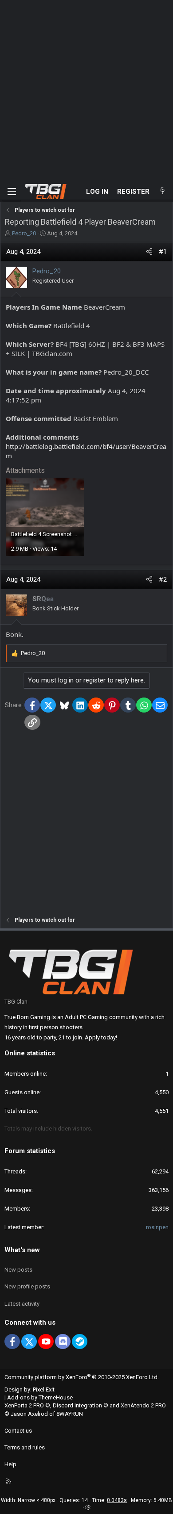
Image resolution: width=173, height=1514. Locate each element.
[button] (87, 1508)
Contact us (18, 1430)
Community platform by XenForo (81, 1377)
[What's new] (162, 192)
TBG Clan (16, 1001)
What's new (22, 1250)
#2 (163, 579)
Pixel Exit (44, 1389)
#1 (163, 252)
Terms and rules (24, 1447)
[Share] (149, 252)
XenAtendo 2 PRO (143, 1405)
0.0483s (117, 1500)
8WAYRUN (69, 1414)
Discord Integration (77, 1405)
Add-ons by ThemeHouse (40, 1397)
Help (10, 1464)
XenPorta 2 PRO (24, 1405)
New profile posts (27, 1286)
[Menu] (11, 191)
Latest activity (21, 1303)
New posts (18, 1269)
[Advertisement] (86, 90)
